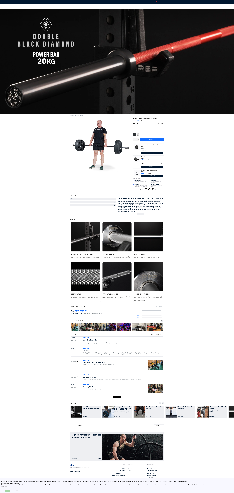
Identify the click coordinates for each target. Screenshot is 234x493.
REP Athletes (122, 470)
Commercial (130, 472)
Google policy (75, 487)
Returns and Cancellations (152, 472)
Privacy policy (69, 487)
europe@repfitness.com (75, 471)
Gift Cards (150, 1)
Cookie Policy (150, 477)
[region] (118, 327)
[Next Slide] (162, 321)
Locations (130, 470)
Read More (140, 214)
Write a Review (159, 307)
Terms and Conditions (152, 470)
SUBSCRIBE (99, 458)
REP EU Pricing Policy (120, 473)
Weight (142, 148)
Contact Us (143, 1)
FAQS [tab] (72, 199)
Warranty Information (151, 468)
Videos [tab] (73, 202)
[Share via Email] (156, 189)
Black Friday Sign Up (120, 472)
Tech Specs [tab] (74, 205)
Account (137, 1)
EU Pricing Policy (151, 473)
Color (142, 161)
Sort (152, 334)
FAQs (129, 466)
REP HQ (123, 468)
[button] (138, 120)
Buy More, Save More (151, 475)
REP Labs (130, 468)
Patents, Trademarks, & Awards (118, 475)
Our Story (123, 466)
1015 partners (8, 481)
